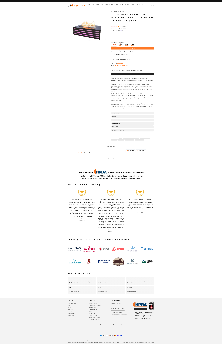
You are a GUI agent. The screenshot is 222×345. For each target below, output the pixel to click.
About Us (91, 311)
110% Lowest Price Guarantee (95, 305)
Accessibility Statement (94, 319)
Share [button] (114, 134)
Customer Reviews (93, 303)
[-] (114, 44)
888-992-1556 (120, 63)
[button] (89, 4)
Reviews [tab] (78, 152)
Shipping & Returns (93, 309)
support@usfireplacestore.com (121, 65)
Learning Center (92, 307)
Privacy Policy (92, 313)
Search (69, 305)
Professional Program (72, 303)
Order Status (70, 309)
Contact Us (70, 311)
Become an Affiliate (71, 313)
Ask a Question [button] (131, 150)
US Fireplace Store (112, 337)
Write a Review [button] (141, 150)
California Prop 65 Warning (94, 317)
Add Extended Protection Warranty (118, 42)
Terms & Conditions (93, 315)
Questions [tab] (86, 152)
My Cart (69, 307)
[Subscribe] (120, 328)
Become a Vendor (71, 315)
